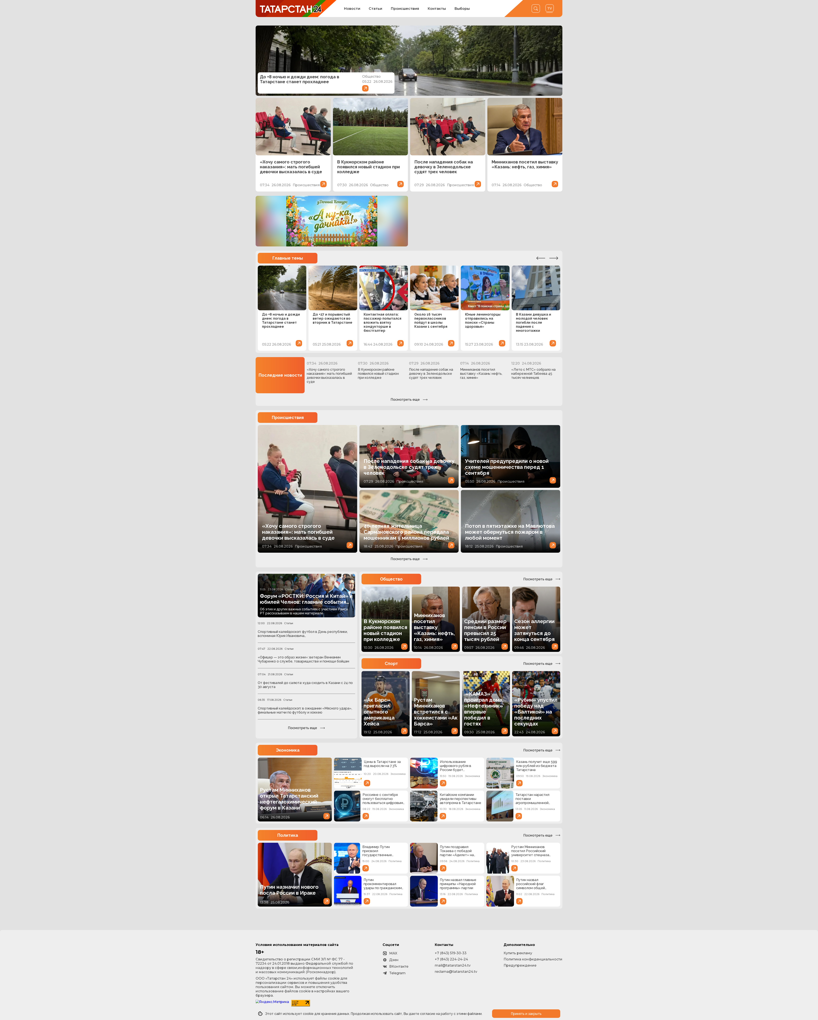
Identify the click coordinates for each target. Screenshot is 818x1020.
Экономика (288, 750)
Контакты (437, 9)
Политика (287, 835)
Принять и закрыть (526, 1014)
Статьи (375, 9)
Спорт (391, 663)
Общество (391, 579)
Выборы (462, 9)
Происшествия (405, 9)
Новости (352, 9)
